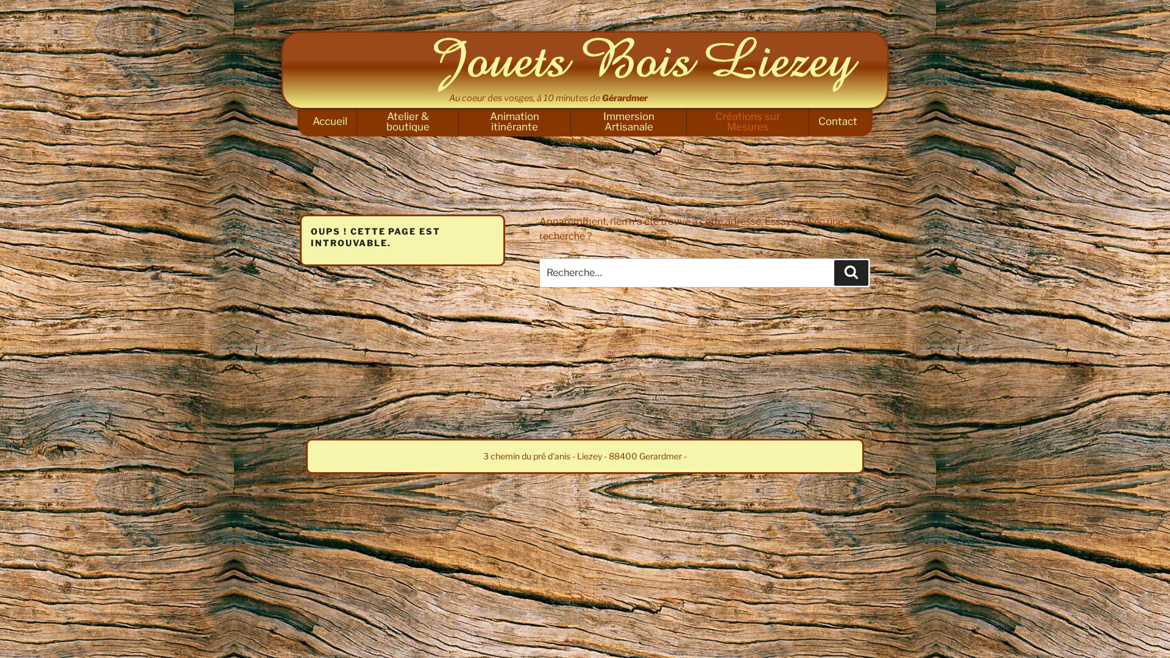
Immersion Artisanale (628, 121)
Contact (837, 121)
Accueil (330, 121)
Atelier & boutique (408, 121)
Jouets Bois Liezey (646, 64)
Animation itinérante (514, 121)
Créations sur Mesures (747, 121)
